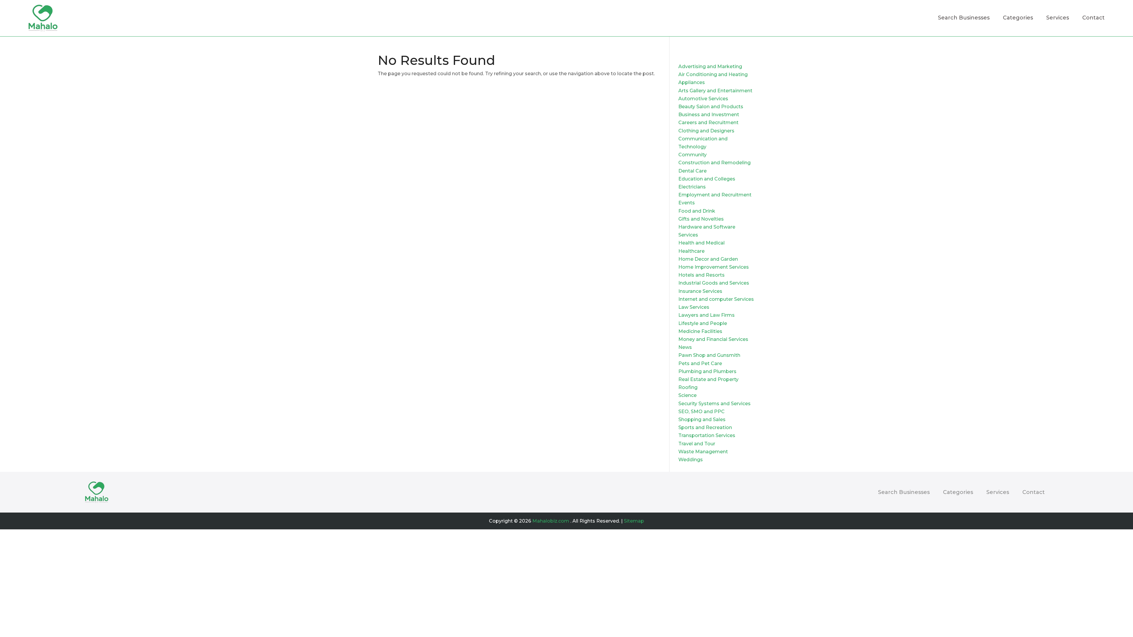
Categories (1018, 18)
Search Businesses (964, 18)
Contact (1093, 18)
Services (1057, 18)
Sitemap (634, 521)
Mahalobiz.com (550, 521)
